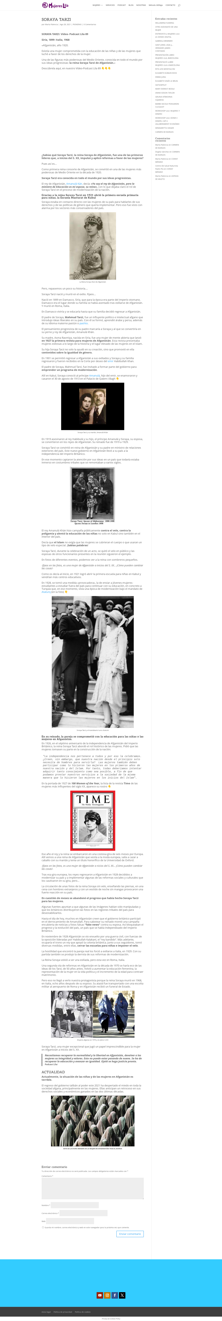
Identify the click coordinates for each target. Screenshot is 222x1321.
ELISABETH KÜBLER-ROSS (166, 73)
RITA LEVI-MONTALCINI (165, 69)
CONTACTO (170, 5)
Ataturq (46, 592)
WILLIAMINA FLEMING (164, 23)
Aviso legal (46, 1312)
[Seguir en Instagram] (107, 1295)
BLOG (131, 5)
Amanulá (94, 375)
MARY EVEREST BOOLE (165, 89)
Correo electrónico (50, 1213)
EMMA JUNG (160, 77)
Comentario (47, 1176)
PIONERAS (77, 24)
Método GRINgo (156, 5)
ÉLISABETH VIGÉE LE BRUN (166, 81)
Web (43, 1221)
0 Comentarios (90, 24)
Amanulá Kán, (74, 183)
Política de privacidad (63, 1312)
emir (110, 361)
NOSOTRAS (141, 5)
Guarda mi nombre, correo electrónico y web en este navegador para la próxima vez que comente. (87, 1227)
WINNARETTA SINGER (164, 128)
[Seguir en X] (122, 1295)
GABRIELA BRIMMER (164, 41)
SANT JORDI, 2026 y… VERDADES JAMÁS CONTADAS (164, 48)
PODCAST (122, 5)
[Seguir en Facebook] (115, 1295)
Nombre (46, 1205)
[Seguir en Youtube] (100, 1295)
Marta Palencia (51, 24)
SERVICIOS (110, 5)
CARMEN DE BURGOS (164, 132)
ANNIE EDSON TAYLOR (165, 93)
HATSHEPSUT (160, 85)
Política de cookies (83, 1312)
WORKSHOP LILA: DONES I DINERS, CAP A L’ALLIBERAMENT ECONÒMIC (167, 121)
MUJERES (96, 5)
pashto (84, 323)
